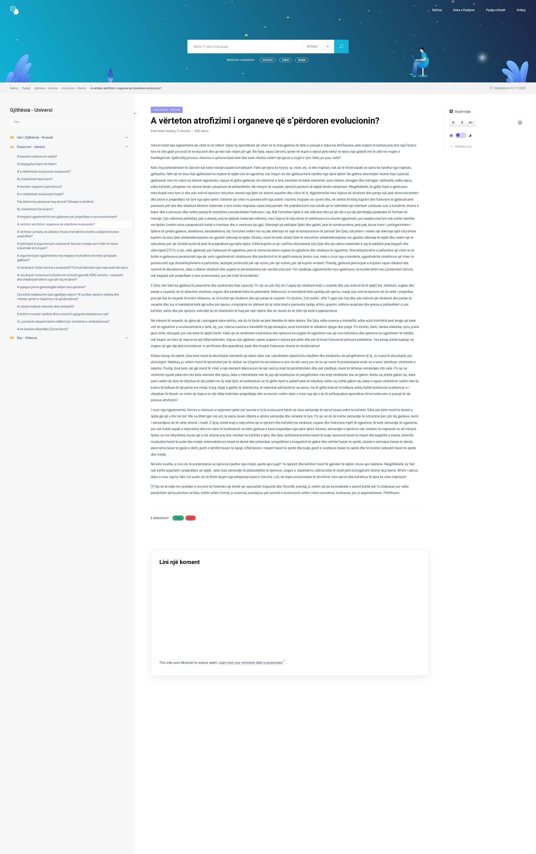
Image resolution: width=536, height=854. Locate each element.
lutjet (285, 60)
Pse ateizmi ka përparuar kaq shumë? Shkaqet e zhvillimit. (55, 201)
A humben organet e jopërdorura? (39, 186)
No (191, 518)
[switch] (460, 135)
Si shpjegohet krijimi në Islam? (37, 163)
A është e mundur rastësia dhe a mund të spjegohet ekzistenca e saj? (63, 313)
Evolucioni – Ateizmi (31, 146)
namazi (268, 60)
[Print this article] (520, 122)
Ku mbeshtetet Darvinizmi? (35, 209)
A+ (471, 122)
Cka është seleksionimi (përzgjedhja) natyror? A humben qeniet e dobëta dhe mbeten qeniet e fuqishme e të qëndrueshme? (68, 296)
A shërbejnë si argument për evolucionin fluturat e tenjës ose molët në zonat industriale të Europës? (67, 246)
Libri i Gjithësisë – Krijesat (35, 137)
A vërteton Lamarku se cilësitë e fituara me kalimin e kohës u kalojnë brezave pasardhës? (68, 234)
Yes (178, 518)
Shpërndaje (463, 112)
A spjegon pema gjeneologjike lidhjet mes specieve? (51, 287)
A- (453, 122)
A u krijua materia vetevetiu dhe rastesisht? (45, 306)
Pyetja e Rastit (495, 10)
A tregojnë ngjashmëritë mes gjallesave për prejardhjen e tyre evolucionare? (67, 216)
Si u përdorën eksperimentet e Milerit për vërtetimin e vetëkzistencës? (63, 321)
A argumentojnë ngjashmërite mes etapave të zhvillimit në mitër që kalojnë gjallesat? (66, 258)
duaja (302, 60)
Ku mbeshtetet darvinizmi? (35, 179)
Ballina (437, 10)
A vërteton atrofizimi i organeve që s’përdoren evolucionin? (56, 224)
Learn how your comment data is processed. (250, 663)
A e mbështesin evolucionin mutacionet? (44, 171)
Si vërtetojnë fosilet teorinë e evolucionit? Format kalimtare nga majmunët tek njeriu (72, 267)
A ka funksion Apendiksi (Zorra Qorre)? (42, 329)
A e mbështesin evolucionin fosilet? (40, 194)
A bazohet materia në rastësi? (37, 156)
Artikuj (521, 10)
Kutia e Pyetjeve (464, 10)
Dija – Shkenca (27, 337)
